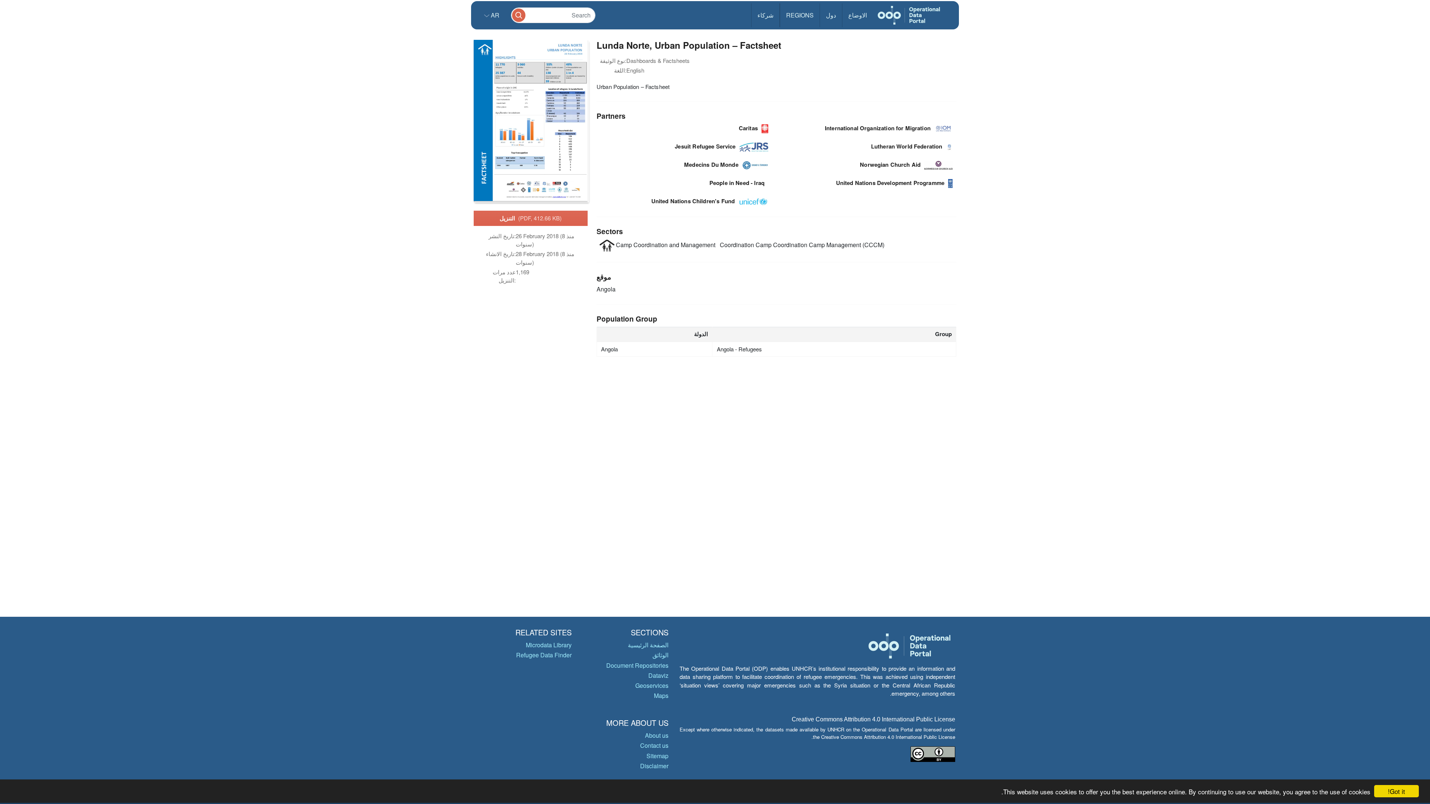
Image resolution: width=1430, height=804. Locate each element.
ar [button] (494, 15)
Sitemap (657, 756)
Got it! (1396, 791)
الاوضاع (857, 15)
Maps (661, 695)
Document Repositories (637, 665)
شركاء (765, 15)
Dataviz (658, 675)
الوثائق (660, 655)
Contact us (654, 745)
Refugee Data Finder (544, 655)
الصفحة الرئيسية (648, 645)
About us (656, 735)
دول (831, 15)
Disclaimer (654, 766)
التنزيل (531, 218)
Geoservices (651, 685)
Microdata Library (549, 645)
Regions (800, 15)
